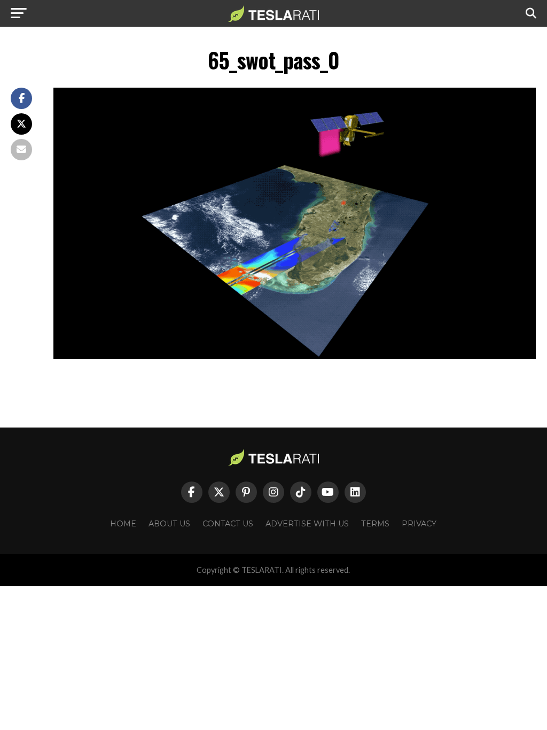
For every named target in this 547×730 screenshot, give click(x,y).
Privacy (419, 524)
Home (123, 524)
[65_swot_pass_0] (294, 356)
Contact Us (227, 524)
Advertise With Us (307, 524)
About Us (169, 524)
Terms (375, 524)
